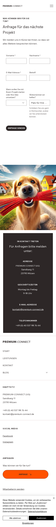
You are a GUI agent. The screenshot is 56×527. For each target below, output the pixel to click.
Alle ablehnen (15, 518)
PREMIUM (12, 6)
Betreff (32, 72)
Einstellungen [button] (28, 523)
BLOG (6, 372)
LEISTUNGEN (10, 358)
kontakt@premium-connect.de (28, 309)
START (6, 351)
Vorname (10, 55)
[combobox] (16, 103)
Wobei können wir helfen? (37, 96)
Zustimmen (41, 518)
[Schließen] (52, 499)
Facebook (8, 436)
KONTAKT (8, 365)
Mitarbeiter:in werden (13, 489)
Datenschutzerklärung (37, 511)
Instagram (8, 442)
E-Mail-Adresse (13, 72)
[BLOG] (46, 372)
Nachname (34, 55)
